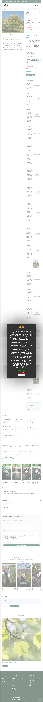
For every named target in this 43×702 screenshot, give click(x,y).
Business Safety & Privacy (23, 361)
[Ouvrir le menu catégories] (9, 6)
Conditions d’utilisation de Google (23, 366)
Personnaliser (21, 374)
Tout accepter (21, 370)
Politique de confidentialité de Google (21, 365)
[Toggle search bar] (29, 5)
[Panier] (37, 5)
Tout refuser (21, 372)
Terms (26, 361)
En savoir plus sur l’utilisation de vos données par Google (21, 363)
